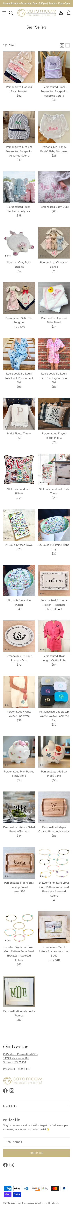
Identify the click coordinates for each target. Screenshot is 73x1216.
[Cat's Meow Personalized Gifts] (36, 13)
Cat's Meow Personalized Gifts (25, 1203)
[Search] (13, 13)
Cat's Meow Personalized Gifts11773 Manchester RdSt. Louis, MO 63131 (20, 1058)
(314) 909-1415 (20, 1069)
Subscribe (36, 1153)
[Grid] (62, 45)
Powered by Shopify (49, 1203)
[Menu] (4, 13)
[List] (67, 45)
